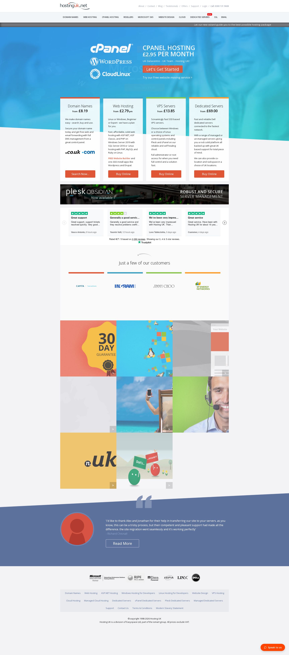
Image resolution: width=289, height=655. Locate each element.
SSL (216, 17)
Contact (151, 6)
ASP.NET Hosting (109, 593)
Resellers (128, 17)
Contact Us (123, 608)
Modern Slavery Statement (169, 608)
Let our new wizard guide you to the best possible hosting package (212, 24)
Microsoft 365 (145, 17)
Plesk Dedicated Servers (177, 600)
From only (144, 80)
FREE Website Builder (119, 158)
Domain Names (70, 17)
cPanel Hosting (110, 17)
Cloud (182, 17)
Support (195, 6)
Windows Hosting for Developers (138, 593)
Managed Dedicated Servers (208, 600)
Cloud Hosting (73, 600)
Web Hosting (90, 17)
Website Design (166, 17)
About (141, 6)
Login (204, 6)
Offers (184, 6)
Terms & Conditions (142, 608)
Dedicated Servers (200, 17)
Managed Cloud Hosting (96, 600)
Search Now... (80, 174)
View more (88, 348)
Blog (160, 6)
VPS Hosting (218, 593)
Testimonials (172, 6)
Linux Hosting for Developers (173, 593)
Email (224, 17)
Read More (122, 543)
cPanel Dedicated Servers (148, 600)
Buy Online (123, 174)
